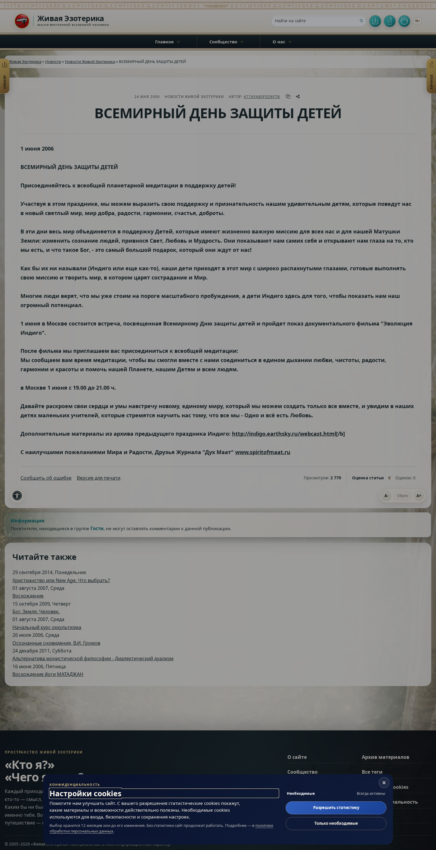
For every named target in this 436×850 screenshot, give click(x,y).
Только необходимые (336, 823)
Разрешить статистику (336, 807)
